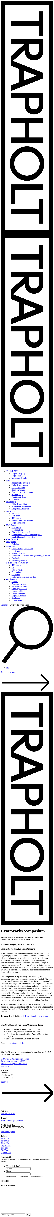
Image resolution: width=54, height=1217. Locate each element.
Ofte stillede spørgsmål (21, 532)
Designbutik (11, 541)
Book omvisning (18, 490)
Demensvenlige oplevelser (22, 549)
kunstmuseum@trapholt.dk (12, 1120)
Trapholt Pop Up (18, 473)
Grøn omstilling (18, 591)
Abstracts (5, 1066)
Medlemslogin (17, 530)
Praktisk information (20, 485)
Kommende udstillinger (21, 506)
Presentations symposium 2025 (14, 1063)
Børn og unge (17, 494)
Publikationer (17, 558)
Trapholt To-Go (18, 476)
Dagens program (18, 487)
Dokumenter (17, 600)
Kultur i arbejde (18, 553)
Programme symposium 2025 (13, 1061)
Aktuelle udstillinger (20, 504)
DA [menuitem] (7, 668)
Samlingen (16, 598)
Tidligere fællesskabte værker (24, 577)
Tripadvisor (5, 1145)
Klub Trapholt (12, 525)
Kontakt (15, 581)
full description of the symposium (35, 1016)
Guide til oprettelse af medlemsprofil (27, 534)
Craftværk (16, 551)
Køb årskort (16, 527)
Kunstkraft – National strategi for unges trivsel (31, 556)
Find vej (4, 1082)
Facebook (5, 1138)
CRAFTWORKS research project (15, 1059)
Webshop (15, 544)
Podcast (4, 1148)
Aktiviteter (10, 511)
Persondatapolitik (8, 1132)
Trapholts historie (19, 596)
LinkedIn (5, 1143)
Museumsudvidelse (19, 478)
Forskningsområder (20, 560)
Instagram (5, 1141)
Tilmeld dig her (13, 1166)
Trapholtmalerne (18, 523)
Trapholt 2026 (12, 471)
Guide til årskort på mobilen (23, 537)
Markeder (16, 516)
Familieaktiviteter (19, 497)
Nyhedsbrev (6, 1152)
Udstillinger (11, 502)
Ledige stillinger (18, 593)
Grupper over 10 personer (22, 492)
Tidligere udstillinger (20, 509)
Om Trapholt (11, 579)
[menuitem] (7, 668)
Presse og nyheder (19, 584)
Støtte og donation (19, 589)
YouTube (5, 1150)
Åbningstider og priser (21, 483)
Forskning (10, 546)
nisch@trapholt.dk (16, 1043)
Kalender (15, 513)
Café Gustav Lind (13, 539)
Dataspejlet (16, 572)
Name (8, 1171)
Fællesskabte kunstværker (22, 520)
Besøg (9, 480)
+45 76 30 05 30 (8, 1113)
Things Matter (17, 570)
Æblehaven (16, 518)
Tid (13, 567)
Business (15, 499)
